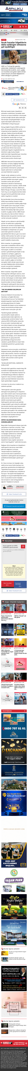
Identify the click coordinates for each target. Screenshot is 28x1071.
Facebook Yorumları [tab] (18, 584)
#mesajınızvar (10, 488)
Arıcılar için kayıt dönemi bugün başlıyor (17, 952)
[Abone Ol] (19, 104)
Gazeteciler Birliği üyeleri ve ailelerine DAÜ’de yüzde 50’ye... (17, 958)
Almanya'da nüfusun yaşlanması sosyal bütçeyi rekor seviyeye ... (17, 1025)
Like (10, 94)
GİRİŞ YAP (23, 546)
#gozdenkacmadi (19, 487)
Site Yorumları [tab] (8, 583)
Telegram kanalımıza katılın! (15, 506)
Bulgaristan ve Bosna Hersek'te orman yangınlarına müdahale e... (17, 1031)
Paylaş (16, 94)
